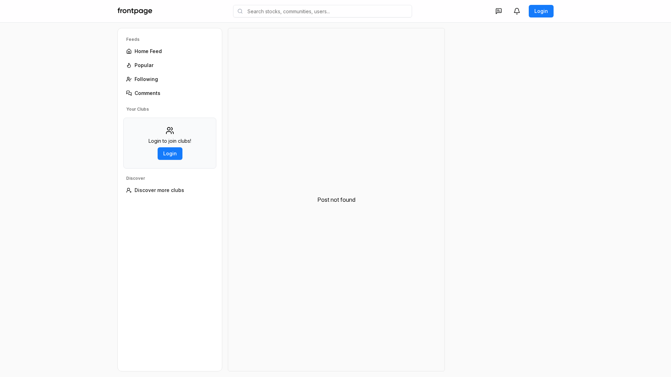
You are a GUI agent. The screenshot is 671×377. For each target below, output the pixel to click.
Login (541, 11)
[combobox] (322, 11)
